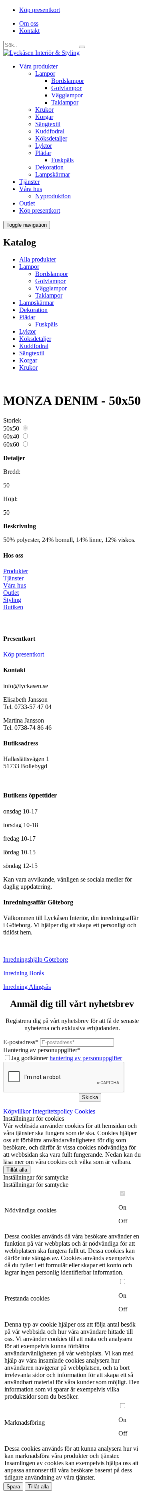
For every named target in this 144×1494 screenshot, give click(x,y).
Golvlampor (66, 88)
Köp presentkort (39, 9)
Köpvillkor (17, 1111)
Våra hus (30, 188)
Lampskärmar (52, 174)
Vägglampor (67, 95)
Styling (12, 599)
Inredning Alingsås (27, 986)
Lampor (45, 73)
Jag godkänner (66, 1058)
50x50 (11, 428)
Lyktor (43, 145)
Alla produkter (37, 259)
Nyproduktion (53, 196)
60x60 (11, 444)
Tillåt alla (16, 1170)
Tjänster (29, 181)
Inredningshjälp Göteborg (35, 959)
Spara (13, 1487)
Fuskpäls (62, 160)
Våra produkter (38, 66)
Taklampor (64, 102)
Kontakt (29, 30)
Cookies (84, 1111)
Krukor (44, 109)
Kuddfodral (49, 131)
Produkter (15, 571)
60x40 (11, 436)
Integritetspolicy (52, 1111)
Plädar (43, 152)
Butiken (13, 607)
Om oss (28, 23)
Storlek (12, 420)
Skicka (90, 1097)
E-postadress (20, 1042)
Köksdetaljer (51, 138)
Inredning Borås (23, 973)
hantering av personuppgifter (86, 1058)
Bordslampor (67, 80)
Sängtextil (47, 124)
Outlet (27, 203)
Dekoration (49, 167)
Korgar (44, 116)
